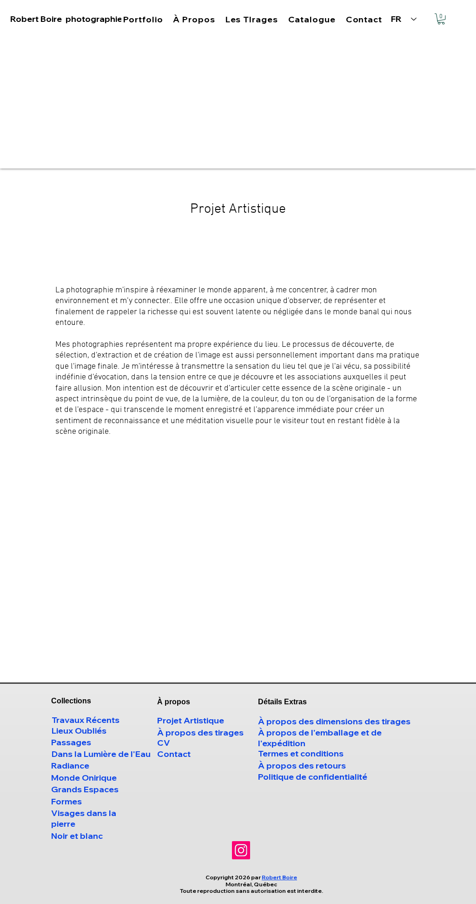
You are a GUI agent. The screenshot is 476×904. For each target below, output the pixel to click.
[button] (356, 349)
